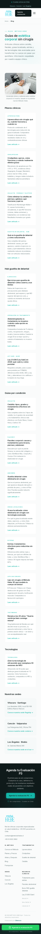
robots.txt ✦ (26, 906)
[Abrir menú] (34, 13)
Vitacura (8, 876)
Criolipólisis (26, 853)
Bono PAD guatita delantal (28, 889)
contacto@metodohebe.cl (14, 836)
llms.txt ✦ (25, 898)
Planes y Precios (11, 853)
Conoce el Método (11, 849)
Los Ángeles (9, 884)
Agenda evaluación (21, 13)
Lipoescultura (27, 849)
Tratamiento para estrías (28, 879)
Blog (6, 861)
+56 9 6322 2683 (11, 839)
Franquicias (9, 865)
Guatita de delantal (29, 857)
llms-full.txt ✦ (26, 902)
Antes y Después (11, 857)
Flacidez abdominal (29, 884)
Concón (7, 880)
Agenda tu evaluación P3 (19, 795)
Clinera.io (18, 920)
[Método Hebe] (20, 819)
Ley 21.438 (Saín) (28, 895)
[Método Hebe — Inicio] (8, 13)
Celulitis (25, 861)
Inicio (6, 21)
